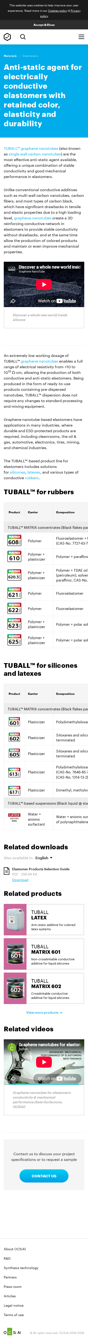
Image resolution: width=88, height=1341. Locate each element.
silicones (17, 472)
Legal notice (13, 1305)
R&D (7, 1258)
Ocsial (12, 1331)
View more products (42, 1012)
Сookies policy (57, 10)
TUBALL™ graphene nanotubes (31, 148)
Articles (10, 1295)
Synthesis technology (21, 1267)
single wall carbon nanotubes (35, 153)
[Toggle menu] (81, 37)
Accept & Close (44, 24)
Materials (10, 55)
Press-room (13, 1286)
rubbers (32, 477)
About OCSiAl (15, 1248)
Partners (10, 1276)
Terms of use (14, 1314)
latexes (33, 472)
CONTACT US (44, 1176)
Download (20, 879)
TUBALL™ (7, 37)
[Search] (23, 37)
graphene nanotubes (32, 217)
